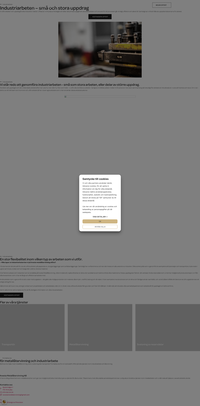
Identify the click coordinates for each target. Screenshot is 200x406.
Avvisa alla (100, 227)
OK (100, 221)
